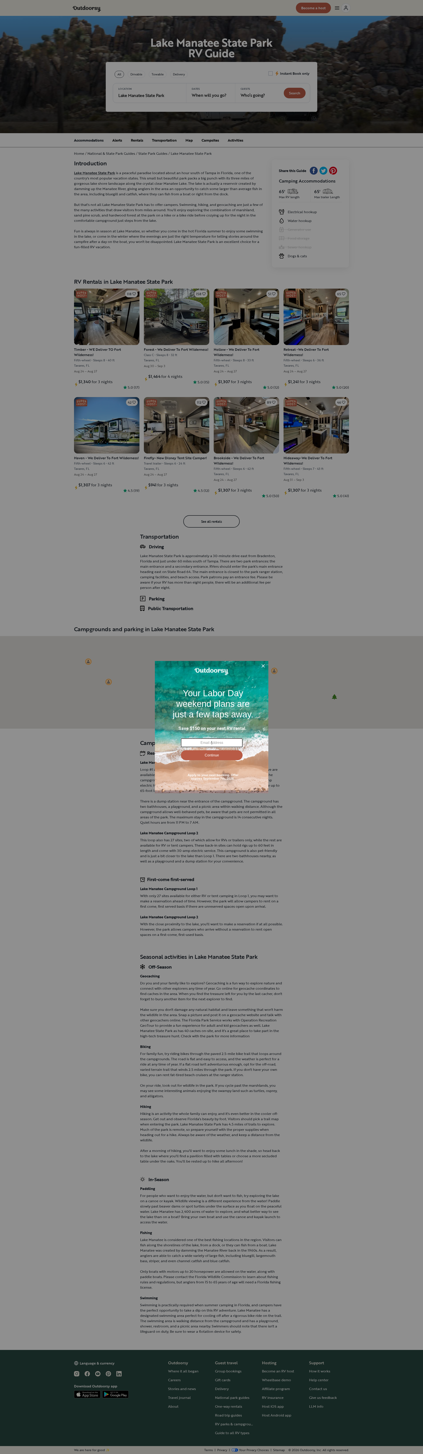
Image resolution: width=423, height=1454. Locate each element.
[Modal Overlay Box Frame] (211, 727)
